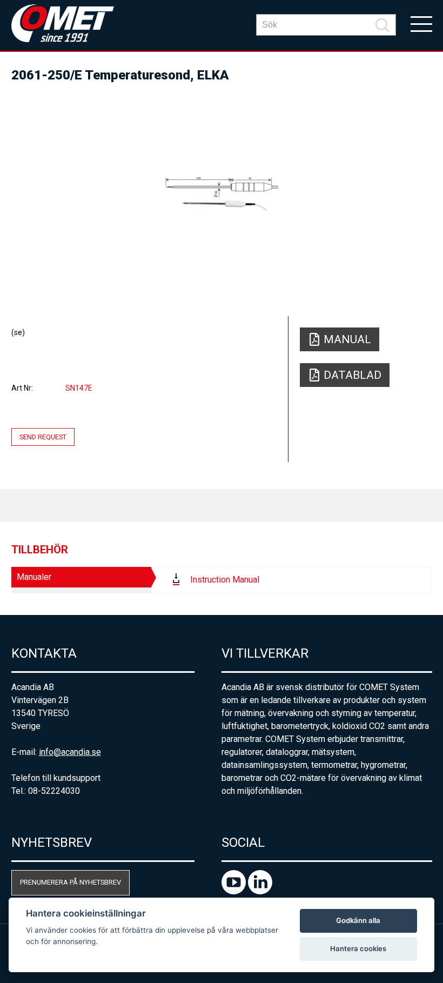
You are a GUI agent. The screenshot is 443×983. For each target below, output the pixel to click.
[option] (221, 194)
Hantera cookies (358, 948)
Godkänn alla (358, 920)
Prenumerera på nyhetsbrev (70, 882)
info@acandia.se (70, 752)
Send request (42, 437)
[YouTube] (235, 891)
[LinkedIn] (260, 891)
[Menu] (421, 23)
